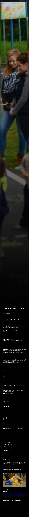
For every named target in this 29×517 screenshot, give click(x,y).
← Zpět (2, 3)
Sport (14, 306)
